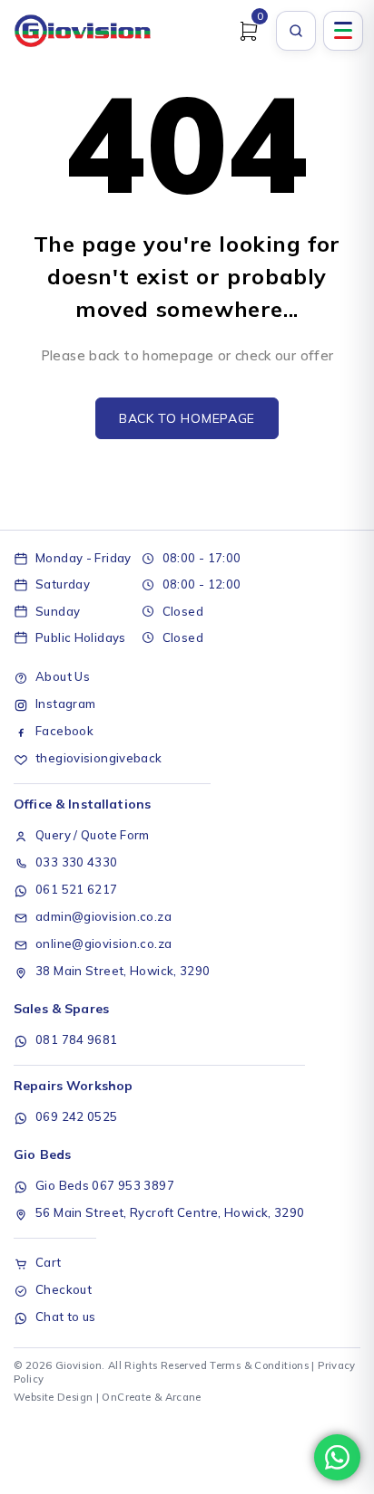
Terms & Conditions (259, 1365)
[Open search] (296, 31)
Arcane (183, 1397)
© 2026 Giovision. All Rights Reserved (110, 1365)
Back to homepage (187, 418)
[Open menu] (343, 31)
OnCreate (126, 1397)
